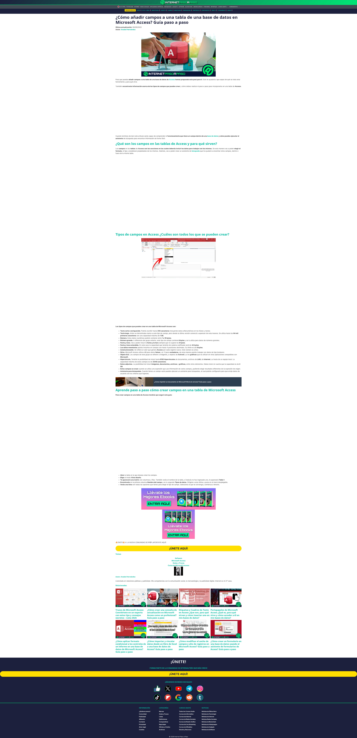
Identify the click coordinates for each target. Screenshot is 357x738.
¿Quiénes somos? (144, 711)
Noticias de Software (208, 729)
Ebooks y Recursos (185, 729)
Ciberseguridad (198, 7)
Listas (161, 716)
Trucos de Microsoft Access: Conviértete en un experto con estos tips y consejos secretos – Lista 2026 (130, 613)
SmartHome (177, 10)
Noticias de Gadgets (208, 727)
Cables (229, 10)
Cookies (141, 729)
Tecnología (129, 7)
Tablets (213, 10)
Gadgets (175, 7)
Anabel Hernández (128, 29)
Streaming (207, 7)
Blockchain (188, 7)
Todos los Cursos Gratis (187, 711)
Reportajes (214, 7)
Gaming (170, 10)
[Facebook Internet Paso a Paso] (157, 688)
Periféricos (196, 10)
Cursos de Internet (185, 716)
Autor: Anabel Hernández (125, 577)
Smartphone (155, 10)
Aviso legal (142, 727)
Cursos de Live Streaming (187, 724)
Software (181, 7)
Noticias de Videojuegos (209, 724)
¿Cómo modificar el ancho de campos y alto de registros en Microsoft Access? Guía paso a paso (194, 645)
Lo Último (122, 7)
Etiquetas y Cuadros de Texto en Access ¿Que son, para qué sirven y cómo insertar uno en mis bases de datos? (194, 613)
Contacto (142, 722)
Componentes (205, 10)
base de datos (212, 136)
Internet (136, 7)
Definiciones (163, 719)
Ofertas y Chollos (164, 727)
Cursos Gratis (222, 7)
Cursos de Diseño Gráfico (187, 722)
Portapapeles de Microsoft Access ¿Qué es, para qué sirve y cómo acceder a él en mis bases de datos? (225, 613)
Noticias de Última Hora (209, 711)
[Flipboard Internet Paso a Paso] (167, 697)
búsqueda (196, 151)
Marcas (161, 711)
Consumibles (221, 10)
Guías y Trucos (178, 563)
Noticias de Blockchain (209, 722)
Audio (138, 10)
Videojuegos (168, 7)
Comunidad (143, 714)
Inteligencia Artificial (156, 7)
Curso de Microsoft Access (178, 565)
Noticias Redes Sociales (209, 719)
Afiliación (142, 719)
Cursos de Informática (186, 714)
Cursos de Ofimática (185, 727)
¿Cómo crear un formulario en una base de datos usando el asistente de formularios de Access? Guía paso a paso (226, 645)
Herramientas (233, 7)
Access (172, 79)
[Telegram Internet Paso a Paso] (189, 688)
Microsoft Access (178, 561)
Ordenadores (187, 10)
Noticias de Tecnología (209, 714)
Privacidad (142, 724)
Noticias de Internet (208, 716)
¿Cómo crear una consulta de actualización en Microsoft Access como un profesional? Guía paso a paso (162, 613)
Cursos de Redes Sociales (187, 719)
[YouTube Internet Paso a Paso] (178, 688)
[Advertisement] (178, 103)
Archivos (162, 729)
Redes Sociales (144, 7)
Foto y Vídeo (146, 10)
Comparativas (163, 722)
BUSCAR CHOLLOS (130, 10)
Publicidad (142, 716)
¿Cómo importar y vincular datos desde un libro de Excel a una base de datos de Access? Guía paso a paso (162, 645)
